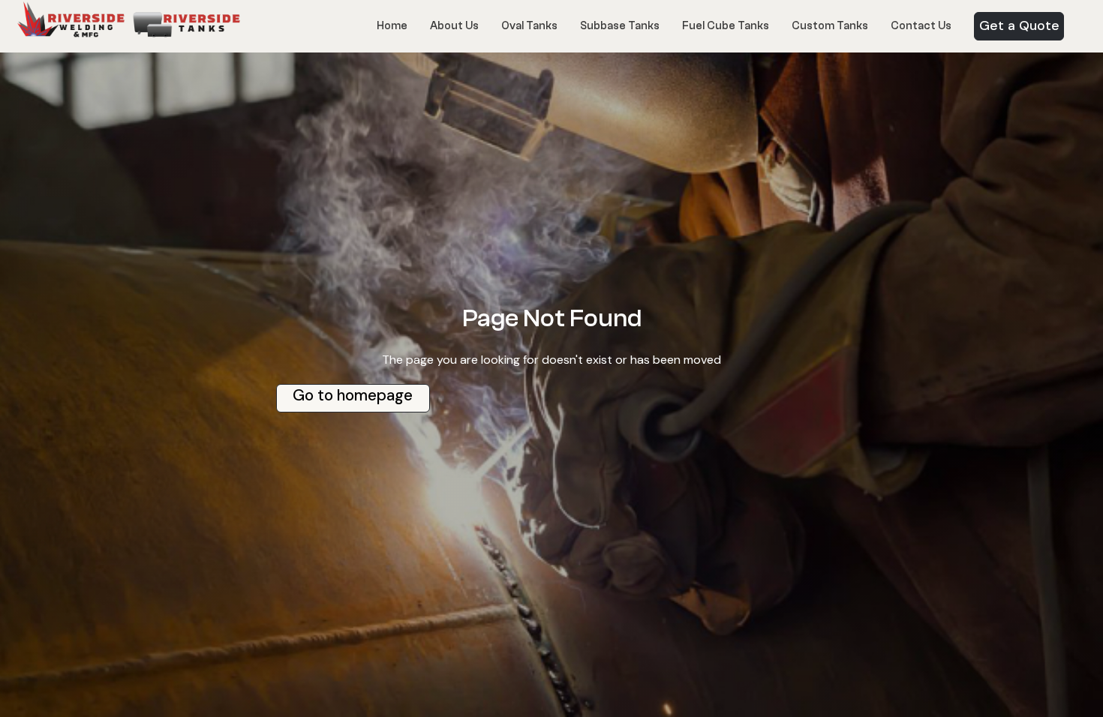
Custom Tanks (830, 26)
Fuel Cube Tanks (725, 26)
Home (392, 26)
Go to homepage (353, 395)
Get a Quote (1019, 25)
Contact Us (921, 26)
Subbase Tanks (620, 26)
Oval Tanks (529, 26)
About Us (454, 26)
